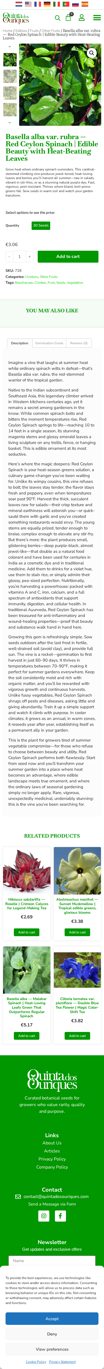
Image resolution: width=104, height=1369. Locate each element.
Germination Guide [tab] (49, 343)
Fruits (34, 30)
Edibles (21, 30)
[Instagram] (43, 1216)
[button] (97, 17)
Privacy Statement (62, 1362)
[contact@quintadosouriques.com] (18, 1197)
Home (7, 30)
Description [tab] (19, 343)
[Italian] (56, 4)
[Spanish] (85, 4)
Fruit (51, 282)
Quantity (12, 225)
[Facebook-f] (60, 1216)
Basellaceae (24, 282)
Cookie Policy (36, 1362)
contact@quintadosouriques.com (56, 1197)
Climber (40, 282)
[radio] (41, 226)
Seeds (60, 282)
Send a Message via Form (52, 1204)
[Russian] (75, 4)
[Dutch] (19, 4)
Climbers (31, 277)
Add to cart (68, 256)
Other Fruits (51, 30)
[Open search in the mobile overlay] (57, 18)
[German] (47, 4)
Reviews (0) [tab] (79, 343)
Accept (52, 1319)
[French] (38, 4)
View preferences (52, 1349)
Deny (52, 1334)
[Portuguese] (66, 4)
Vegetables (75, 282)
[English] (28, 4)
